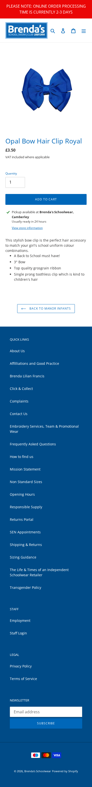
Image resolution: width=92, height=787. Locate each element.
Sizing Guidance (23, 557)
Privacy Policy (21, 666)
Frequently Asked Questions (33, 444)
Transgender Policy (25, 587)
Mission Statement (25, 469)
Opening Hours (22, 494)
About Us (17, 351)
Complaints (19, 401)
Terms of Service (23, 678)
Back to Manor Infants (49, 308)
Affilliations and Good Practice (34, 363)
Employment (20, 620)
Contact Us (18, 413)
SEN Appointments (25, 532)
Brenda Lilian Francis (27, 376)
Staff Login (18, 633)
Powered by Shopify (65, 771)
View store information (27, 228)
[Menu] (84, 30)
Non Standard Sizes (26, 481)
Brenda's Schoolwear (37, 771)
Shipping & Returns (26, 544)
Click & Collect (21, 388)
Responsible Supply (26, 507)
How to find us (21, 456)
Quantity (11, 173)
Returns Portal (21, 519)
